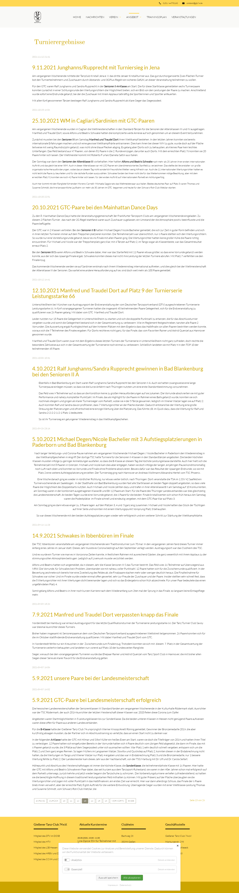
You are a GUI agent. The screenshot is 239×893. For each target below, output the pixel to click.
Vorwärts (118, 801)
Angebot (132, 17)
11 (71, 801)
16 (106, 801)
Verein (113, 17)
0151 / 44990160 (170, 3)
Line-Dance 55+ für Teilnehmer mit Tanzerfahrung (97, 842)
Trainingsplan (157, 17)
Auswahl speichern (108, 877)
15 (99, 801)
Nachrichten (95, 17)
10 (64, 801)
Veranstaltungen (184, 17)
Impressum (113, 885)
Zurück (53, 801)
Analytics (76, 860)
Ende (131, 801)
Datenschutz (125, 885)
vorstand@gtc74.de (194, 3)
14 (92, 801)
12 (78, 801)
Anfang (40, 801)
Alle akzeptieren (131, 877)
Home (77, 17)
